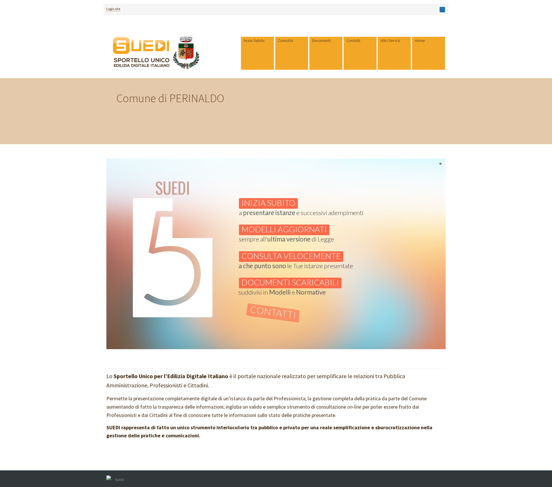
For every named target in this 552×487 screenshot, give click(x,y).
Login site (113, 9)
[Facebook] (442, 9)
